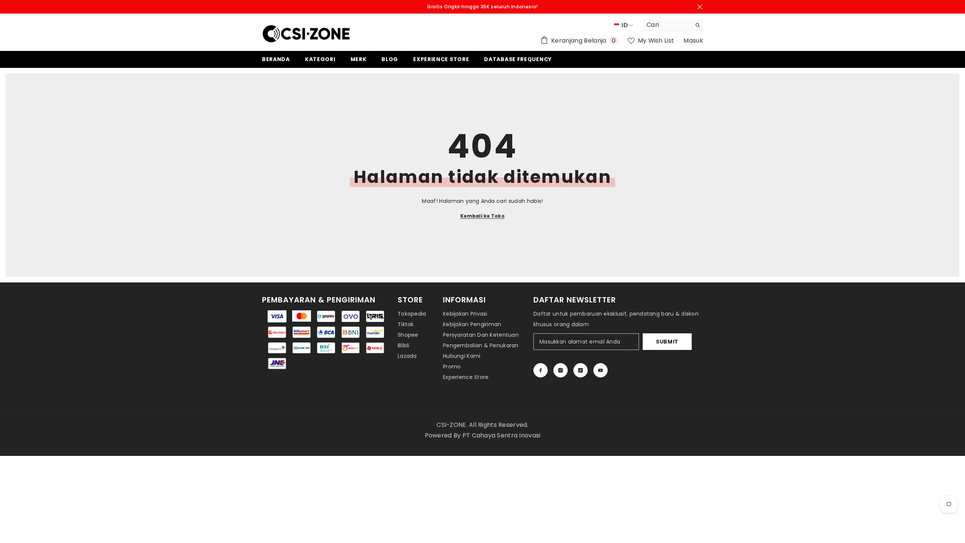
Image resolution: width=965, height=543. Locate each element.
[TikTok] (580, 370)
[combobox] (667, 25)
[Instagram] (560, 370)
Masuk (693, 40)
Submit (667, 341)
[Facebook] (540, 370)
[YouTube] (600, 370)
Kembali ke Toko (482, 216)
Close (700, 7)
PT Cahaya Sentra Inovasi (502, 435)
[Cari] (673, 25)
